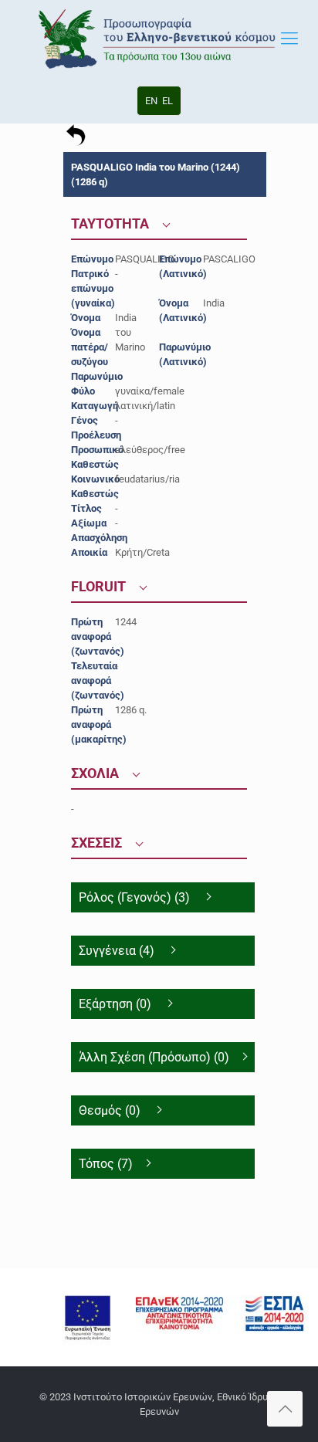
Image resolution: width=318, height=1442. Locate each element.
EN (151, 101)
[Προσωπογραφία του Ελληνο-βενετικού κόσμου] (159, 38)
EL (167, 101)
